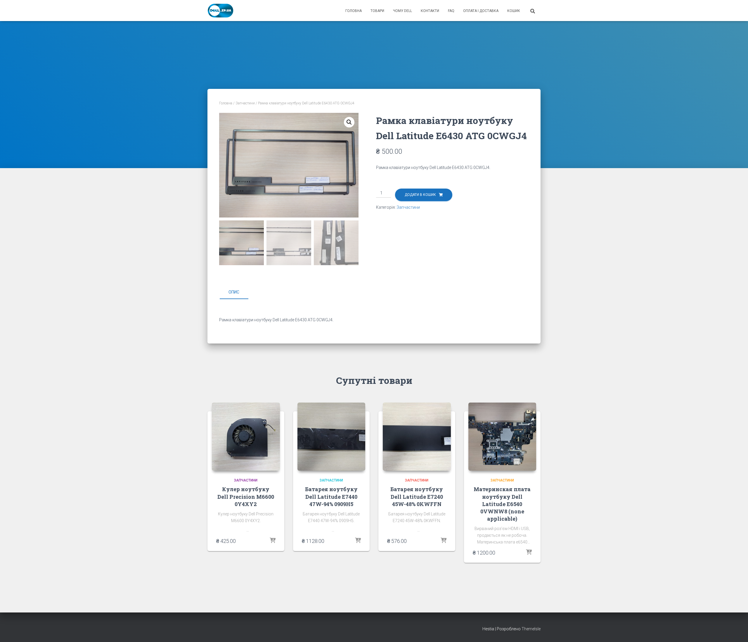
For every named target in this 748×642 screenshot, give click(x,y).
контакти (430, 11)
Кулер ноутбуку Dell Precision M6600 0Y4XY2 (245, 496)
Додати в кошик (420, 195)
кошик (513, 11)
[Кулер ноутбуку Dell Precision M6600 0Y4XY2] (246, 437)
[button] (349, 122)
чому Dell (402, 11)
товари (377, 11)
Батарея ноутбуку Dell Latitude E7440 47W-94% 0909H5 (331, 496)
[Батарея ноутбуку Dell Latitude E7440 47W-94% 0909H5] (331, 437)
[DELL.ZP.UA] (220, 10)
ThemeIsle (531, 629)
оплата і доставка (480, 11)
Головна (225, 103)
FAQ (451, 11)
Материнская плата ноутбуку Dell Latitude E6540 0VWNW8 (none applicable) (502, 504)
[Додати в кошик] (273, 541)
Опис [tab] (233, 292)
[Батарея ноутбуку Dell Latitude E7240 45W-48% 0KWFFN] (417, 437)
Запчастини (245, 103)
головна (353, 11)
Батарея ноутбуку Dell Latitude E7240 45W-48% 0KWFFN (416, 496)
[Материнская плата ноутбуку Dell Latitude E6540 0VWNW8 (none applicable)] (502, 437)
